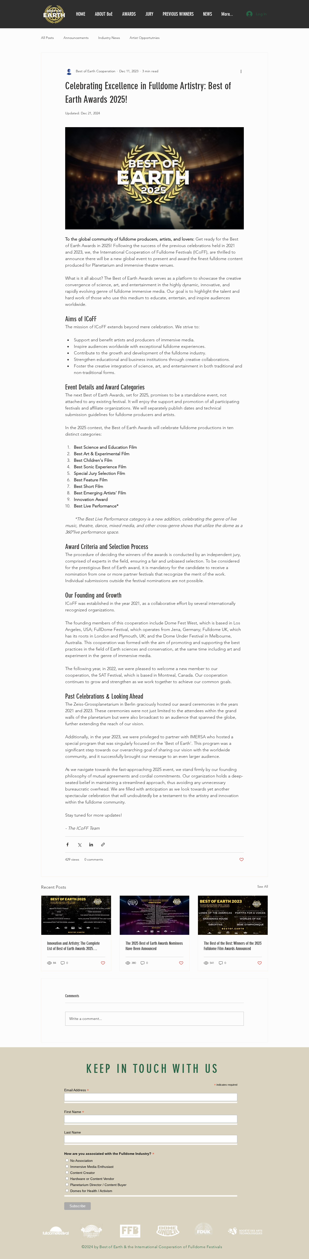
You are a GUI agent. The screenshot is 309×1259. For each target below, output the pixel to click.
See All (262, 886)
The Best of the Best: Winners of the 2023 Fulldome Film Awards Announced (232, 946)
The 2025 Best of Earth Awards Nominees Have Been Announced (154, 946)
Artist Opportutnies (145, 38)
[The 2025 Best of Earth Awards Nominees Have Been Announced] (155, 915)
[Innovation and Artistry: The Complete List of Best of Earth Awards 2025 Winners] (76, 915)
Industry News (109, 38)
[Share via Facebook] (67, 844)
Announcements (76, 38)
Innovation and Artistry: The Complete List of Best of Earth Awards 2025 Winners (73, 946)
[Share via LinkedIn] (91, 844)
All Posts (47, 38)
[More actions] (241, 71)
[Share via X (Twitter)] (79, 844)
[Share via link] (103, 844)
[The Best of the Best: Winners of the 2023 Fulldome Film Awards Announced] (233, 915)
